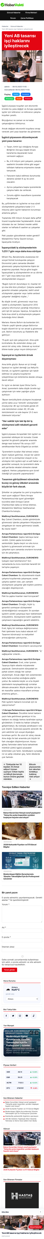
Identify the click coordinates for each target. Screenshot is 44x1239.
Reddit (19, 99)
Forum (13, 18)
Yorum (5, 904)
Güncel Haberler (14, 13)
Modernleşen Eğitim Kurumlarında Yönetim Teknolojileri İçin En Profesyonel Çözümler (21, 1112)
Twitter (16, 94)
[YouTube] (27, 1016)
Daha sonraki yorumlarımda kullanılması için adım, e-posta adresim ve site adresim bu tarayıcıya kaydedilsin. (21, 962)
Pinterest (28, 99)
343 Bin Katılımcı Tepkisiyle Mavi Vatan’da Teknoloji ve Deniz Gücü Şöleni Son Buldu (21, 1120)
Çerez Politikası (27, 18)
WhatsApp (9, 99)
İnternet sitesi (8, 947)
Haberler (5, 26)
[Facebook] (6, 1016)
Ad (4, 927)
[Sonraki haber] (36, 1033)
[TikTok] (33, 1016)
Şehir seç (10, 994)
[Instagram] (20, 1016)
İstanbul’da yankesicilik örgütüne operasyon (21, 1116)
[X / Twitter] (13, 1016)
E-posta (6, 937)
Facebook (25, 94)
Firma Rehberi (31, 13)
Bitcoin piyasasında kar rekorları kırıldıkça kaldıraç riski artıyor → (34, 771)
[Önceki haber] (31, 1033)
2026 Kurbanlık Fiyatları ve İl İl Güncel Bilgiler (22, 1109)
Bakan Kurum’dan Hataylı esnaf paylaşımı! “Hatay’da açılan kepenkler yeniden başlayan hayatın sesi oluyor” (22, 1104)
